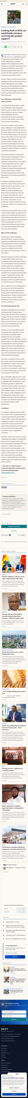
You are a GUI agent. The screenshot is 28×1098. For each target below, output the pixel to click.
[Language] (23, 4)
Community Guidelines (6, 1069)
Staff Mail (3, 1057)
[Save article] (21, 47)
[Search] (25, 4)
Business (3, 27)
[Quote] (7, 523)
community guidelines (9, 505)
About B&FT (4, 1048)
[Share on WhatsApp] (5, 47)
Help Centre (4, 1050)
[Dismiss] (25, 944)
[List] (10, 523)
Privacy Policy (4, 1065)
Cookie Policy (4, 1067)
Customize (14, 1091)
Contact (3, 1055)
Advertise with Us (5, 1053)
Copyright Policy (5, 1074)
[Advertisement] (14, 887)
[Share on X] (8, 47)
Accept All (14, 1094)
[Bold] (2, 523)
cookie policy (20, 1084)
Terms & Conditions (6, 1063)
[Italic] (5, 523)
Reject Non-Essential (14, 1087)
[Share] (18, 47)
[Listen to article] (2, 47)
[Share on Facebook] (12, 47)
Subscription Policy (5, 1071)
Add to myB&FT (12, 27)
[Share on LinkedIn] (15, 47)
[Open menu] (2, 4)
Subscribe (14, 530)
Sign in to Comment (14, 526)
